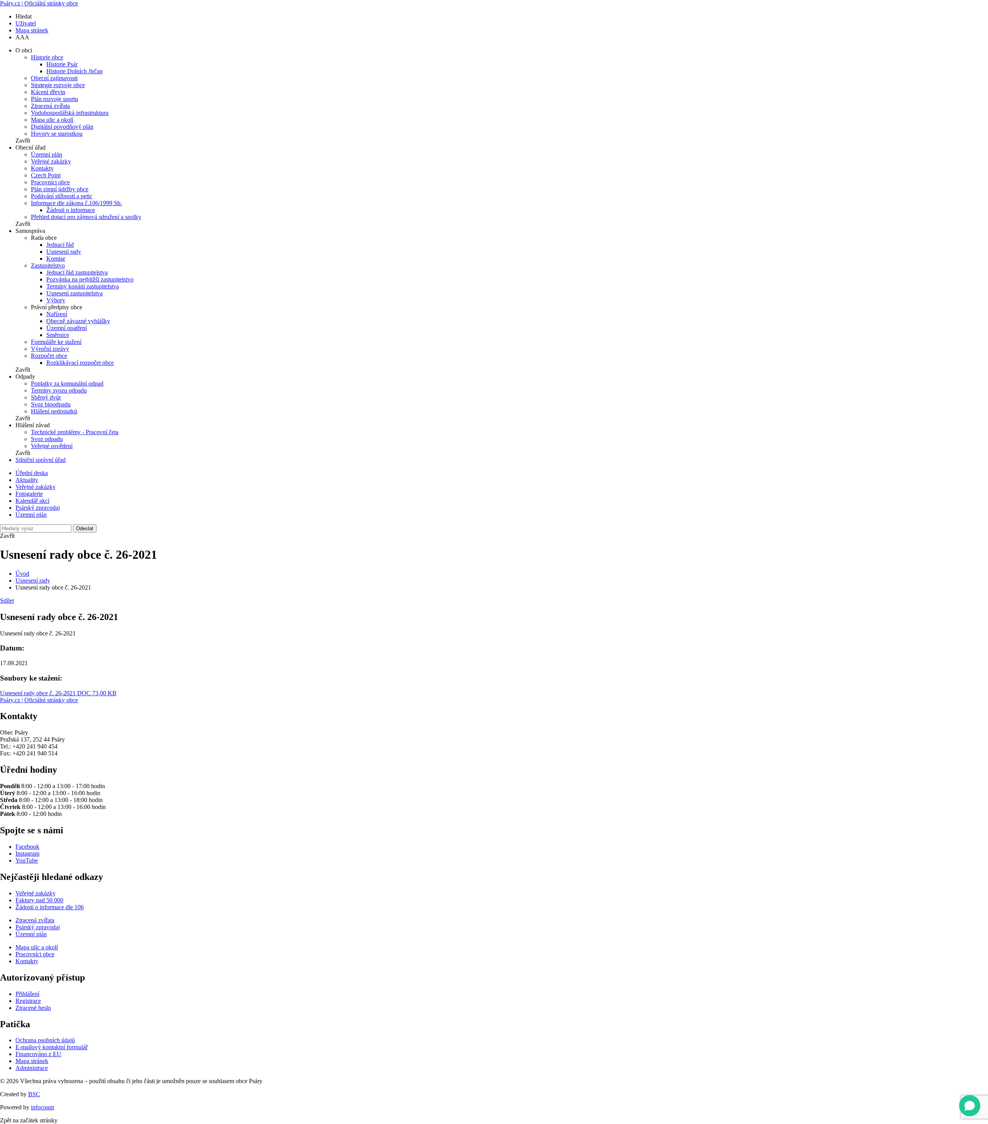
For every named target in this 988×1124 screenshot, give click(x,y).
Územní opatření (66, 328)
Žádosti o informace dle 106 (49, 907)
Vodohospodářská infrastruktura (69, 113)
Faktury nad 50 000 (39, 900)
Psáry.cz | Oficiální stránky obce (39, 3)
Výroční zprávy (50, 348)
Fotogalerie (29, 493)
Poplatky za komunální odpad (67, 383)
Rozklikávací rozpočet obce (80, 362)
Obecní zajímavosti (54, 78)
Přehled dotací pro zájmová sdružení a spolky (86, 217)
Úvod (22, 573)
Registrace (28, 1001)
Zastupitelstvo (48, 265)
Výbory (55, 300)
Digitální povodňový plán (62, 126)
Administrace (31, 1068)
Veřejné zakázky (51, 161)
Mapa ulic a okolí (52, 119)
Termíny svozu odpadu (59, 390)
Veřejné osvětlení (52, 446)
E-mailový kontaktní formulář (51, 1047)
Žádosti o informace (70, 210)
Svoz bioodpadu (51, 404)
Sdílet (7, 600)
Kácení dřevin (48, 92)
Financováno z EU (38, 1054)
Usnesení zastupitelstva (74, 293)
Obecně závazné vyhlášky (78, 321)
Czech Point (46, 175)
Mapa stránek (31, 30)
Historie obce (47, 57)
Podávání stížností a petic (61, 196)
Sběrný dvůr (46, 397)
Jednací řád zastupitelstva (77, 272)
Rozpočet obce (49, 355)
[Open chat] (969, 1105)
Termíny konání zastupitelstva (82, 286)
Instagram (27, 853)
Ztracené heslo (33, 1007)
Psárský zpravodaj (37, 507)
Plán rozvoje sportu (54, 99)
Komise (55, 258)
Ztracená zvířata (50, 106)
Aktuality (26, 480)
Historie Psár (62, 64)
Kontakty (42, 168)
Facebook (27, 846)
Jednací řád (60, 244)
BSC (34, 1094)
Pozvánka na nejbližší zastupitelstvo (90, 279)
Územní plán (46, 154)
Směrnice (57, 335)
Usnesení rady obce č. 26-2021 (58, 693)
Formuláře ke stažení (56, 342)
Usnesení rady (63, 251)
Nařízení (56, 314)
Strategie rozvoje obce (58, 85)
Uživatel (25, 23)
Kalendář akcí (32, 500)
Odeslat (84, 528)
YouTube (26, 860)
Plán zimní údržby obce (59, 189)
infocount (42, 1107)
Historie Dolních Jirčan (74, 71)
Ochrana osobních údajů (45, 1040)
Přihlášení (27, 994)
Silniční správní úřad (40, 460)
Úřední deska (31, 473)
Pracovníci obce (50, 182)
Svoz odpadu (47, 439)
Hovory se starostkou (57, 133)
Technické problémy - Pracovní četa (74, 432)
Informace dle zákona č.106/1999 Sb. (76, 203)
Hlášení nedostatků (54, 411)
